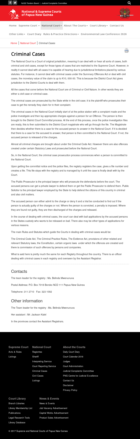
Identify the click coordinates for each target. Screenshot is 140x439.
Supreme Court (28, 25)
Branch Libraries (17, 403)
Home (13, 25)
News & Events (47, 403)
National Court (51, 25)
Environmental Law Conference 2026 (104, 34)
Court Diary (34, 34)
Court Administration (73, 366)
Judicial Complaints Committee (54, 3)
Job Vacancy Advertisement (53, 408)
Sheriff (35, 356)
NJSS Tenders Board (30, 3)
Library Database (17, 422)
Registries (37, 351)
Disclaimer (68, 385)
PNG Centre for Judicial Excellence (80, 375)
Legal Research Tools (19, 417)
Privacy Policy (70, 390)
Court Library (98, 25)
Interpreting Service (42, 361)
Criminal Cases (39, 370)
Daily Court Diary (71, 351)
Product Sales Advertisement (53, 417)
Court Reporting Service (44, 366)
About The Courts (75, 25)
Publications (15, 412)
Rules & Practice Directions (60, 34)
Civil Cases (38, 375)
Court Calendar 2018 (73, 356)
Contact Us (117, 25)
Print (126, 50)
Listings (12, 356)
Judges (66, 361)
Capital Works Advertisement (53, 412)
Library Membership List (20, 408)
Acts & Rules (15, 351)
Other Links (16, 34)
